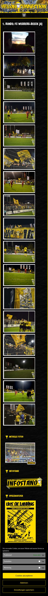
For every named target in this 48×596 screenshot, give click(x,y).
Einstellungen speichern (24, 590)
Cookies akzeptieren (24, 576)
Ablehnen (24, 583)
